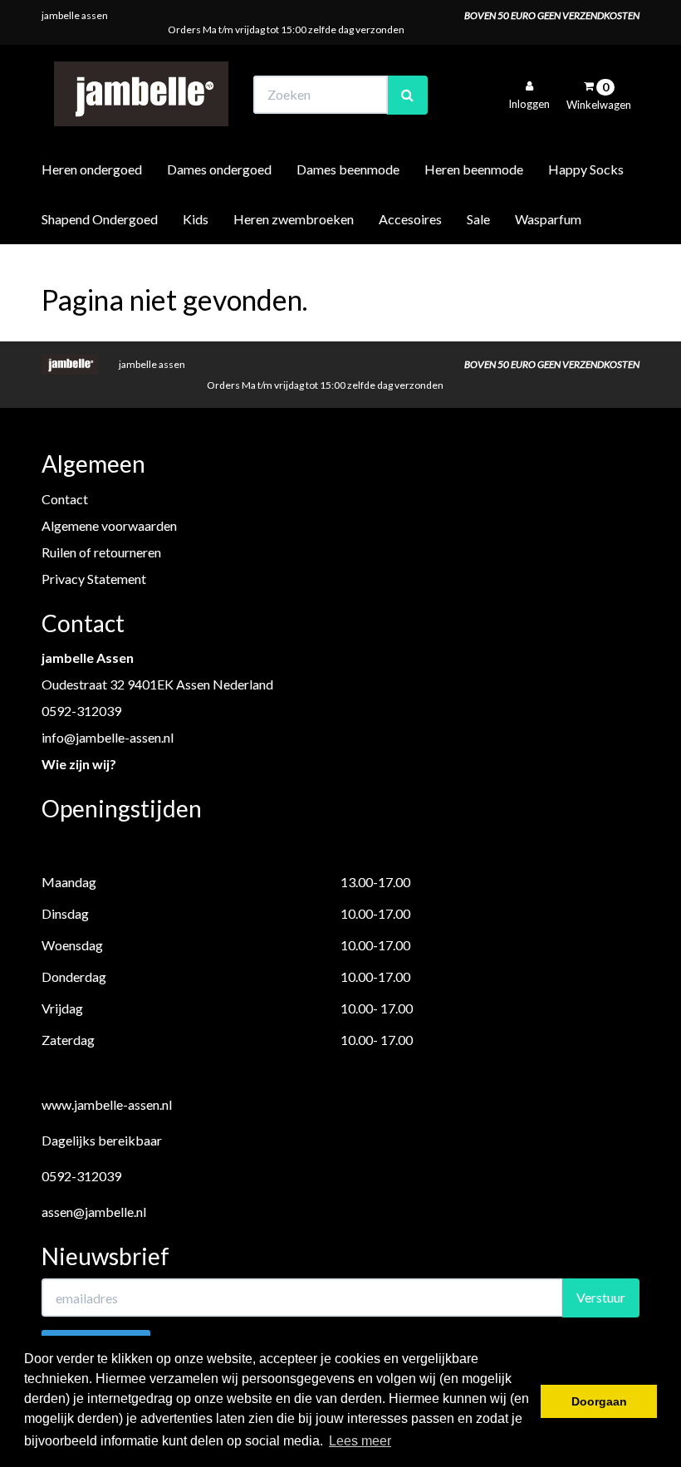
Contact (65, 499)
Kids (195, 219)
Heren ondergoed (92, 169)
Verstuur (600, 1297)
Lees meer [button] (360, 1441)
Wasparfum (548, 219)
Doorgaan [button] (599, 1401)
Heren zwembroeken (293, 219)
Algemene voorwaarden (109, 525)
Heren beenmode (473, 169)
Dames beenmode (347, 169)
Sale (478, 219)
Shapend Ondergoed (100, 219)
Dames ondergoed (219, 169)
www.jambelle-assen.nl (107, 1104)
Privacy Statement (94, 578)
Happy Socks (586, 169)
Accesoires (410, 219)
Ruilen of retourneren (101, 552)
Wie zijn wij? (79, 764)
